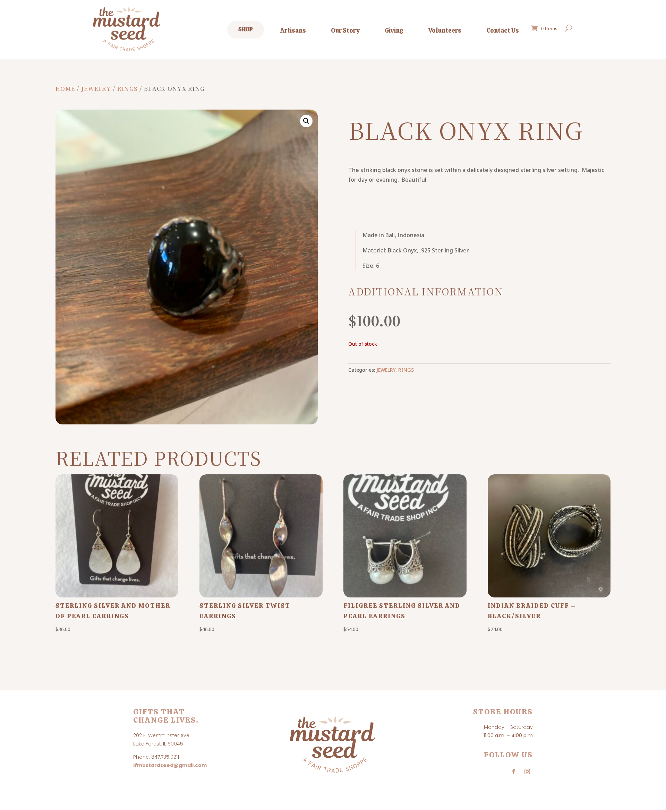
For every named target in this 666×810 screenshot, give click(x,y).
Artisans (293, 30)
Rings (127, 89)
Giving (394, 30)
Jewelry (96, 89)
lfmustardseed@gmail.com (170, 765)
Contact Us (502, 30)
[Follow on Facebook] (513, 771)
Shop (245, 29)
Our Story (345, 30)
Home (65, 89)
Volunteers (444, 30)
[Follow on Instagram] (527, 771)
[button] (306, 121)
